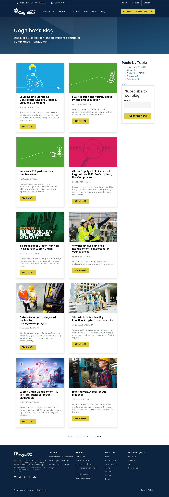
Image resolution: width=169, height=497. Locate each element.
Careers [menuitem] (131, 460)
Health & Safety (136, 67)
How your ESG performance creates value (36, 173)
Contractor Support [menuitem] (84, 478)
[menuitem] (31, 3)
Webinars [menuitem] (109, 475)
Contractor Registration (138, 11)
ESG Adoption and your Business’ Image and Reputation (92, 98)
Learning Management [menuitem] (59, 460)
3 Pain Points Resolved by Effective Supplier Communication (93, 319)
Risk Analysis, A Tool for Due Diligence (89, 393)
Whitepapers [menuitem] (111, 464)
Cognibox (133, 79)
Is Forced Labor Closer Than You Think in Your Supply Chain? (39, 247)
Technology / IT (136, 73)
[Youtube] (34, 477)
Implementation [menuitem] (83, 474)
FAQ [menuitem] (130, 464)
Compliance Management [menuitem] (61, 457)
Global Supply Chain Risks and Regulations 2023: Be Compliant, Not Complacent (92, 174)
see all (125, 84)
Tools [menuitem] (107, 468)
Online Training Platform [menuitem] (59, 464)
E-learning (133, 76)
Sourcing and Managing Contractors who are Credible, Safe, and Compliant (38, 100)
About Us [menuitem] (132, 457)
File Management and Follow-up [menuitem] (89, 469)
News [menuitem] (107, 479)
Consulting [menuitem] (80, 457)
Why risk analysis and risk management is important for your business (90, 248)
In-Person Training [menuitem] (84, 464)
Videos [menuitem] (108, 471)
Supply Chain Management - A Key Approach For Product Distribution (39, 394)
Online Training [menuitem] (82, 460)
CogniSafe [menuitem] (53, 468)
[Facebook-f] (25, 477)
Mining (131, 70)
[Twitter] (20, 477)
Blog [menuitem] (107, 457)
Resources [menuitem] (110, 452)
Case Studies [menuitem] (111, 460)
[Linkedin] (15, 477)
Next (97, 436)
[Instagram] (29, 477)
